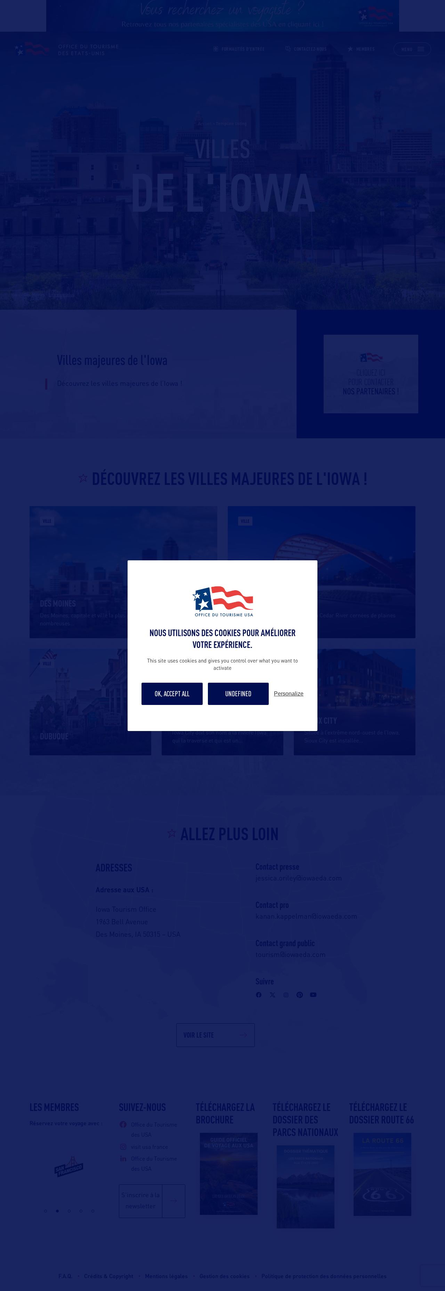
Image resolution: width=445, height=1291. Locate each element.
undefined (238, 694)
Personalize (289, 694)
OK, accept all (172, 694)
